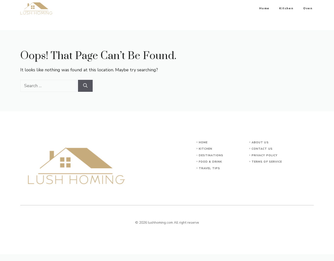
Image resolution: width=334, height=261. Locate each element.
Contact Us (262, 149)
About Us (260, 142)
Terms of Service (267, 162)
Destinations (211, 155)
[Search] (85, 86)
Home (264, 8)
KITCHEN (205, 149)
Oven (307, 8)
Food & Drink (210, 162)
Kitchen (286, 8)
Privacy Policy (265, 155)
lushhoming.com (160, 222)
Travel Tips (209, 168)
